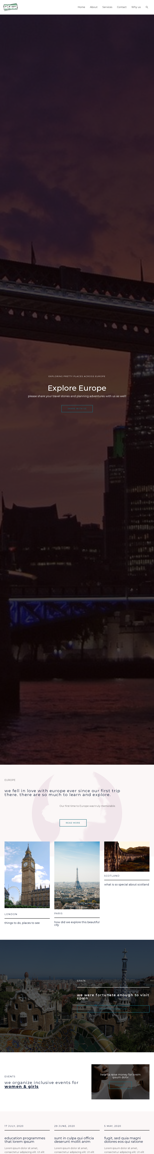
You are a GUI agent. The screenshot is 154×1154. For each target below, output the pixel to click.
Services (107, 7)
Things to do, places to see (22, 923)
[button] (77, 408)
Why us (136, 7)
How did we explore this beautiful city (77, 924)
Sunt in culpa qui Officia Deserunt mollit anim (74, 1140)
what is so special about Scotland (126, 884)
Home (81, 7)
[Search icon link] (147, 7)
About (94, 7)
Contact (122, 7)
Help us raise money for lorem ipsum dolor (120, 1076)
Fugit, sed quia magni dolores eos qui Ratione (123, 1140)
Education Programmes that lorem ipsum (25, 1140)
